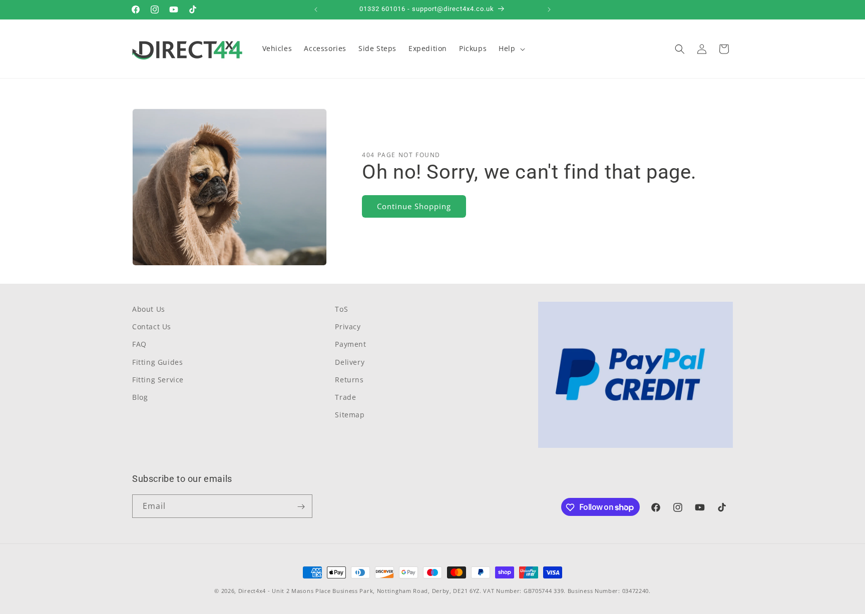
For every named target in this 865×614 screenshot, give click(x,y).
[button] (511, 48)
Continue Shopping (414, 206)
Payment (350, 344)
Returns (349, 379)
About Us (148, 309)
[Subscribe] (301, 506)
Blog (140, 397)
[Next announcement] (549, 9)
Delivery (349, 362)
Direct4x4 (252, 590)
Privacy (347, 326)
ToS (341, 309)
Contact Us (151, 326)
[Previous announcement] (316, 9)
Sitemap (349, 414)
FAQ (139, 344)
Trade (345, 397)
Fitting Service (158, 379)
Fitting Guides (157, 362)
